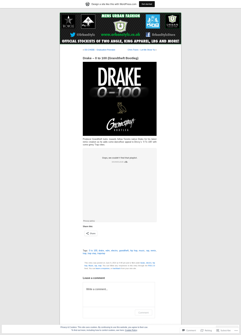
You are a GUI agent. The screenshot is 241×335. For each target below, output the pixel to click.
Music (91, 266)
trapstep (101, 253)
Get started (147, 4)
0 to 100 (93, 250)
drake (101, 250)
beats (143, 263)
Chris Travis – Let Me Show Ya (141, 50)
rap (147, 250)
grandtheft (124, 250)
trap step (92, 253)
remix (153, 250)
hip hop (133, 250)
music (142, 250)
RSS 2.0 (151, 266)
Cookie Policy (131, 330)
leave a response (103, 268)
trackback (117, 268)
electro (114, 250)
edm (108, 250)
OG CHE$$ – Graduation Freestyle (99, 50)
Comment (143, 312)
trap (84, 253)
